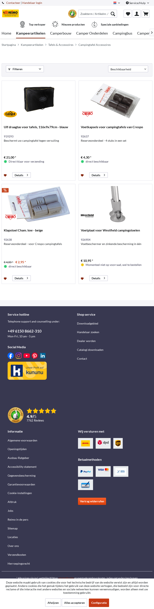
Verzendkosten (17, 554)
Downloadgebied (87, 323)
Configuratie (99, 602)
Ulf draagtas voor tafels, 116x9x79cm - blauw (36, 127)
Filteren (17, 69)
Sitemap (13, 528)
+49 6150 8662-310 (25, 331)
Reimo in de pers (18, 519)
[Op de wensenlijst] (6, 175)
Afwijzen (53, 602)
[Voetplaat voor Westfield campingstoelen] (115, 204)
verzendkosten (66, 577)
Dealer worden (86, 341)
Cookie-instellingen (20, 493)
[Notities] (128, 14)
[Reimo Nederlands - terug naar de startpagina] (10, 13)
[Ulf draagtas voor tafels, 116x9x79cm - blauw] (38, 101)
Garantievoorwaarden (21, 484)
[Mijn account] (137, 14)
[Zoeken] (113, 14)
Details (19, 175)
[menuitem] (97, 14)
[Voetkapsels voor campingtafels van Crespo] (115, 101)
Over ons (13, 546)
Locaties (13, 537)
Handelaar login (32, 2)
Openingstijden (17, 449)
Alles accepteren (74, 602)
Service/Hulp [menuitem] (137, 3)
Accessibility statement (22, 466)
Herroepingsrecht (19, 563)
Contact (82, 358)
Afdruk (12, 502)
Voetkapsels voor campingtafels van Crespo (112, 127)
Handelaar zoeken (88, 332)
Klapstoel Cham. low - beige (23, 230)
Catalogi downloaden (90, 349)
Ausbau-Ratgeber (18, 458)
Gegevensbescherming (21, 475)
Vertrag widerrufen (92, 501)
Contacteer (13, 2)
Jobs (10, 510)
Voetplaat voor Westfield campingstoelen (110, 230)
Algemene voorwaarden (22, 440)
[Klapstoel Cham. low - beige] (38, 204)
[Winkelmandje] (146, 14)
